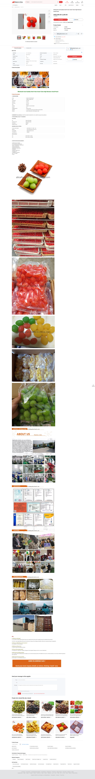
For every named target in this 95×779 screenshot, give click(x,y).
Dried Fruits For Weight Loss (36, 759)
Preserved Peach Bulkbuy (16, 766)
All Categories (15, 5)
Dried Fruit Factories (33, 764)
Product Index (64, 771)
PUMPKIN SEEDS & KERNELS (34, 748)
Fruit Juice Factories (16, 764)
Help (65, 5)
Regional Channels (59, 771)
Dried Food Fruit (55, 764)
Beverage (14, 759)
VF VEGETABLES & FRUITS (34, 746)
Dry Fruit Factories (41, 764)
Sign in (82, 2)
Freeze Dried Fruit (63, 764)
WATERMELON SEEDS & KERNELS (70, 748)
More (13, 768)
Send (19, 693)
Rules (82, 5)
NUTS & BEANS (14, 748)
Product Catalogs (26, 744)
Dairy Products (28, 759)
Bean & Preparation (21, 759)
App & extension (71, 5)
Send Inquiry (60, 19)
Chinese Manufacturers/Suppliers (35, 771)
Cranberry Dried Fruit (53, 759)
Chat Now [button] (76, 19)
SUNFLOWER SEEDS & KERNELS (52, 748)
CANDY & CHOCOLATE (15, 749)
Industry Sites (54, 771)
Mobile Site (68, 771)
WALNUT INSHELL (50, 746)
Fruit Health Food (48, 764)
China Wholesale (43, 771)
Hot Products (23, 771)
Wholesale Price (49, 771)
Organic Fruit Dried (76, 764)
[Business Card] (81, 52)
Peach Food (69, 764)
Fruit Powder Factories (24, 764)
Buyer (60, 5)
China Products (28, 771)
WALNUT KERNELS (68, 746)
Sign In (55, 43)
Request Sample (70, 22)
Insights (72, 771)
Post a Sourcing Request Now (39, 693)
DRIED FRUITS (14, 746)
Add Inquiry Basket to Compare (31, 41)
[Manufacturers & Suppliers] (17, 2)
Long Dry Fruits (45, 759)
